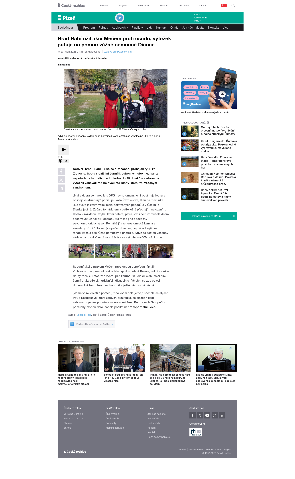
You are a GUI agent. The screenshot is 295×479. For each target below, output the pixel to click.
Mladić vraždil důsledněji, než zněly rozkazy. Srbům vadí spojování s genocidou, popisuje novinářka (215, 379)
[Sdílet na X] (61, 179)
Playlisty (137, 27)
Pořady (103, 27)
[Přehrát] (63, 150)
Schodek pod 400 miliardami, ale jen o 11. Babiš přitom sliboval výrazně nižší (124, 377)
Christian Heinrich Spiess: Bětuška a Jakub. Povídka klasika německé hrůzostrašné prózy (218, 178)
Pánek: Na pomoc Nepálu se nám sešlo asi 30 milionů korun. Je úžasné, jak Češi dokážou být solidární (170, 379)
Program (122, 5)
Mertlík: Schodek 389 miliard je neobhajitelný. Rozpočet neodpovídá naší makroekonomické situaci (76, 379)
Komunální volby (73, 418)
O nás (174, 27)
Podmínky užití (213, 449)
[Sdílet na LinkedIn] (61, 188)
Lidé (150, 27)
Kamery (198, 21)
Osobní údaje (196, 449)
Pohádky (188, 93)
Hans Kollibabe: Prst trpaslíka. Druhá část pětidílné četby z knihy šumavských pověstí (216, 195)
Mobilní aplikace (115, 427)
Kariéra (151, 427)
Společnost (65, 27)
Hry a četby (189, 87)
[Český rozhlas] (71, 5)
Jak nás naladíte (193, 27)
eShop (67, 427)
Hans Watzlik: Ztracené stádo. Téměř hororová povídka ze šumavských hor (217, 162)
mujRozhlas (143, 5)
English (227, 449)
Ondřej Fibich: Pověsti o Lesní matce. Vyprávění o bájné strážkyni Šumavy (218, 130)
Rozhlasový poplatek (159, 437)
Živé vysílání (190, 98)
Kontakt (213, 27)
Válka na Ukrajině (73, 413)
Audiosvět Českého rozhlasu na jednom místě (204, 112)
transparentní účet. (142, 307)
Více (227, 27)
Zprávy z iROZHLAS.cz (73, 341)
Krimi (203, 87)
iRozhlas (104, 5)
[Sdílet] (66, 161)
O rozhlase (183, 5)
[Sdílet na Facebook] (61, 171)
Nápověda (153, 418)
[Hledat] (233, 5)
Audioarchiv (200, 18)
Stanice (163, 5)
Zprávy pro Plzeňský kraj (118, 51)
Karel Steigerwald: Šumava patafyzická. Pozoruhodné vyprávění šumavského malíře (219, 146)
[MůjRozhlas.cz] (64, 65)
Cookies (182, 449)
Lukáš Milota (121, 129)
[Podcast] (60, 161)
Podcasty (111, 423)
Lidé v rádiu (154, 423)
